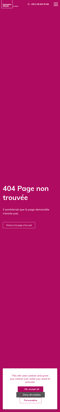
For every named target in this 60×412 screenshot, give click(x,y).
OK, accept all (31, 389)
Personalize (30, 400)
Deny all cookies (31, 394)
